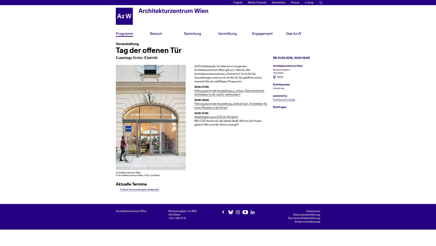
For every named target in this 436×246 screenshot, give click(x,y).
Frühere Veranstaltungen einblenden (139, 189)
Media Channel (257, 2)
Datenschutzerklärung (306, 214)
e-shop (309, 2)
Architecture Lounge (284, 100)
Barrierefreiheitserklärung (304, 218)
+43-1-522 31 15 (177, 218)
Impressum (313, 211)
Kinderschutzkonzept (307, 221)
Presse (295, 2)
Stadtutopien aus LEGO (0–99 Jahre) (216, 117)
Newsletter (278, 2)
